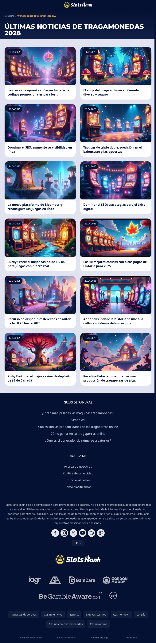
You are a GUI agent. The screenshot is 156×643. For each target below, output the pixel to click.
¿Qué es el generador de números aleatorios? (78, 440)
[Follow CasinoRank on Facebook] (55, 533)
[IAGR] (35, 580)
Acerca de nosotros (78, 466)
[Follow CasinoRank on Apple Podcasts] (101, 533)
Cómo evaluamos (78, 480)
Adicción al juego (99, 637)
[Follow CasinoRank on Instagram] (64, 533)
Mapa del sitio (130, 637)
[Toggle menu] (7, 5)
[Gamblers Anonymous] (55, 580)
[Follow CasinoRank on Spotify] (92, 533)
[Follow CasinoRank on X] (73, 533)
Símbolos (78, 420)
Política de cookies (66, 637)
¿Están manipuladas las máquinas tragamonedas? (78, 413)
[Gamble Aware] (70, 595)
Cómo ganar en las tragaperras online (78, 434)
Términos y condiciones (30, 637)
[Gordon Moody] (115, 580)
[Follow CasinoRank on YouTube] (82, 533)
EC (76, 543)
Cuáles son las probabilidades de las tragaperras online (78, 427)
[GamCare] (82, 580)
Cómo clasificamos (78, 487)
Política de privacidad (78, 473)
